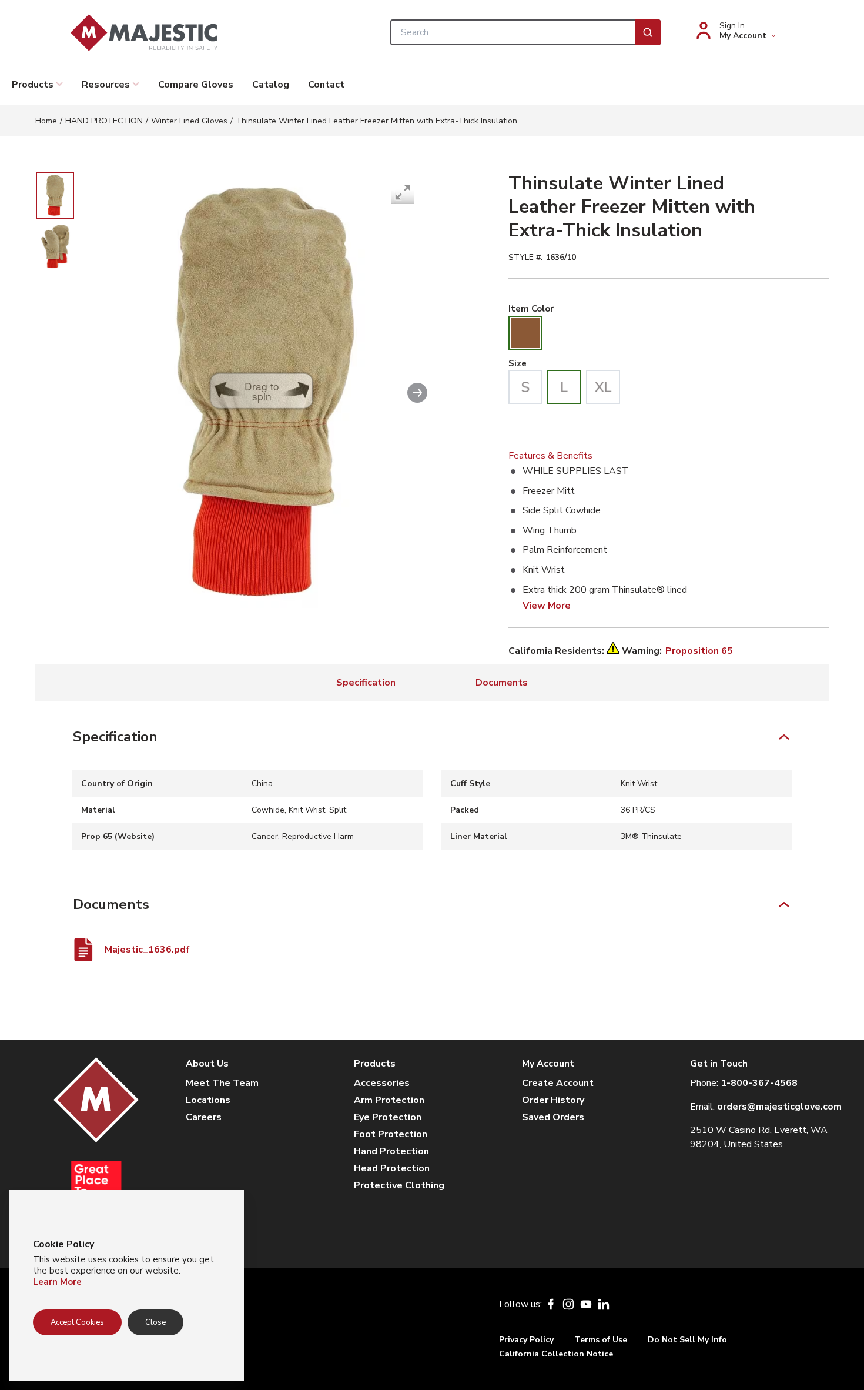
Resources (106, 84)
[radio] (525, 333)
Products (32, 84)
